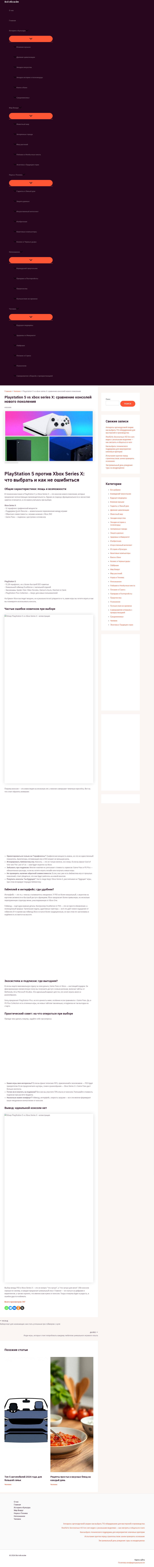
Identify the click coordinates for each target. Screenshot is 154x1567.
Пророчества (21, 289)
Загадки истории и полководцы (29, 77)
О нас (11, 10)
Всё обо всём (12, 1)
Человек (12, 309)
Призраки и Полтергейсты (27, 278)
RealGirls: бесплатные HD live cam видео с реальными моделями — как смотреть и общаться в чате (120, 439)
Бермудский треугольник (27, 268)
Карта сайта (140, 1560)
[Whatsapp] (6, 1308)
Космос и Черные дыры (26, 242)
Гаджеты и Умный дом (25, 191)
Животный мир (22, 124)
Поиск (108, 399)
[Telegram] (10, 1308)
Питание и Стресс (23, 356)
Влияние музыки (23, 47)
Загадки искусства (24, 67)
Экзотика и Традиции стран (27, 165)
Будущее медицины (24, 325)
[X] (22, 1308)
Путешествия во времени (26, 299)
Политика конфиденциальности (131, 1562)
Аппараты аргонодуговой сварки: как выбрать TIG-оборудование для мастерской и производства (120, 430)
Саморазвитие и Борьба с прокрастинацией (34, 376)
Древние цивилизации (25, 57)
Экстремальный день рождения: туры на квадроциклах (122, 1540)
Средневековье (22, 98)
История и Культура (17, 31)
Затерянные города (24, 134)
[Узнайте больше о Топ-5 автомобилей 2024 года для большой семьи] (26, 1471)
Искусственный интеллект (27, 211)
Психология (21, 366)
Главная (12, 20)
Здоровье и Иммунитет (26, 335)
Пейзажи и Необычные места (28, 155)
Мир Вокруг (14, 108)
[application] (26, 31)
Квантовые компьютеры (26, 232)
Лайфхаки (20, 345)
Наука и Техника (15, 175)
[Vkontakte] (14, 1308)
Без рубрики (115, 490)
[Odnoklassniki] (18, 1308)
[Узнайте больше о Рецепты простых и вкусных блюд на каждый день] (71, 1471)
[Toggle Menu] (31, 39)
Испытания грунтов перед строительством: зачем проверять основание (120, 458)
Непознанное (14, 252)
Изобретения (21, 222)
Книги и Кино (21, 87)
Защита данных (22, 201)
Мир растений (22, 144)
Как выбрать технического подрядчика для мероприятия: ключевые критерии (118, 449)
